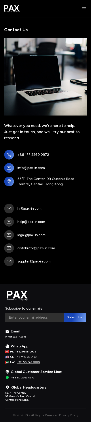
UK (23, 356)
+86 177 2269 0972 (33, 154)
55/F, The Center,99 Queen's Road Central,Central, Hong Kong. (20, 396)
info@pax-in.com (31, 168)
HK (23, 351)
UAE (25, 362)
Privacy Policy (68, 415)
